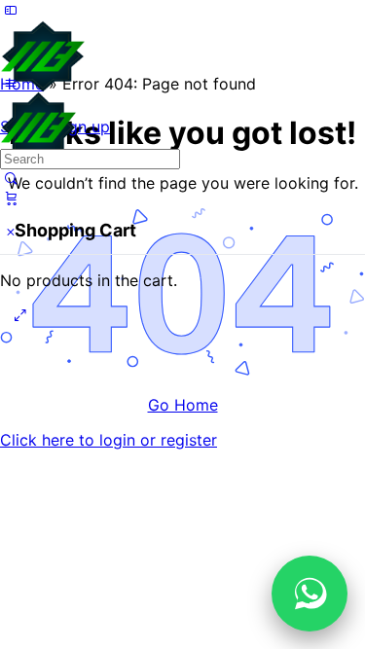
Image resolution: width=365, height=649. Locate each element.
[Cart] (10, 197)
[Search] (10, 178)
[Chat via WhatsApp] (309, 593)
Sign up (82, 126)
